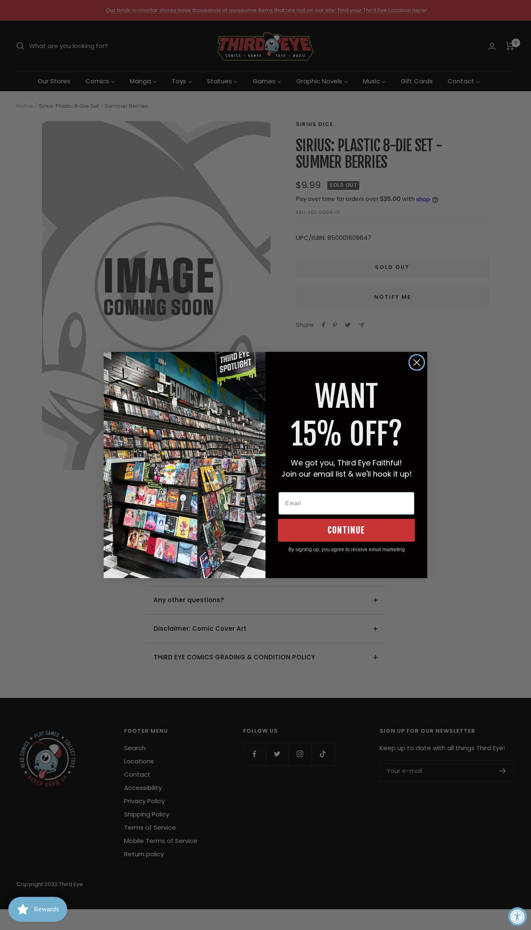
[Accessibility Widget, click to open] (517, 916)
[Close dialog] (416, 362)
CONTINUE (346, 530)
